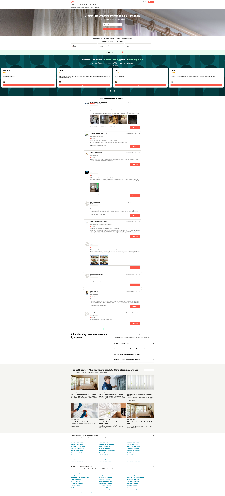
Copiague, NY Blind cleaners (133, 448)
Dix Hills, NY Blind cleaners (104, 448)
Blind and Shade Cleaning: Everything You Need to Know (140, 422)
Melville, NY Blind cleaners (104, 452)
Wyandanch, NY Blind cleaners (133, 450)
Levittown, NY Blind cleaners (77, 442)
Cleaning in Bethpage (75, 475)
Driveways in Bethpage (104, 475)
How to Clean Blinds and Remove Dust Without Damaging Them (111, 422)
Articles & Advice (92, 4)
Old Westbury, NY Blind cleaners (134, 452)
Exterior (76, 4)
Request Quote (135, 127)
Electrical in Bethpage (75, 485)
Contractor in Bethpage (132, 485)
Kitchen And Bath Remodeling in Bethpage (80, 477)
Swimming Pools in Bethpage (77, 483)
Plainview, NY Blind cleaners (77, 450)
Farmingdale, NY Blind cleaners (77, 448)
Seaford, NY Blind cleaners (76, 459)
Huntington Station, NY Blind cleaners (107, 450)
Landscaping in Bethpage (104, 479)
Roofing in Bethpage (75, 481)
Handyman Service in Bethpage (105, 481)
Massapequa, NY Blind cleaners (77, 457)
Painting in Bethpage (103, 492)
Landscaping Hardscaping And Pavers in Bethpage (81, 492)
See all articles (149, 370)
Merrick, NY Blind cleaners (132, 454)
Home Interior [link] (73, 7)
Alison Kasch (102, 419)
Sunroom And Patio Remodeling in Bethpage (108, 487)
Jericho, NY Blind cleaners (104, 442)
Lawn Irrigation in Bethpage (105, 485)
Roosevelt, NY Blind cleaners (133, 459)
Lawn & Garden (82, 4)
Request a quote (28, 85)
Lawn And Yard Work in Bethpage (106, 473)
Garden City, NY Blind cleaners (133, 461)
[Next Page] (125, 329)
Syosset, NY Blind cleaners (132, 444)
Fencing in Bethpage (75, 489)
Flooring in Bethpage (131, 487)
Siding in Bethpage (131, 473)
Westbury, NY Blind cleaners (105, 446)
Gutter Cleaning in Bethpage (133, 479)
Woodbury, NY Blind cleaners (133, 442)
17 (121, 328)
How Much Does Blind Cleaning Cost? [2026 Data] (83, 394)
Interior (72, 4)
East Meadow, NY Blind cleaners (78, 452)
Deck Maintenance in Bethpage (105, 489)
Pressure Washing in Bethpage (105, 483)
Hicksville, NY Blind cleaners (77, 444)
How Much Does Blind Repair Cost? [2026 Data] (111, 394)
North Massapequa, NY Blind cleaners (79, 454)
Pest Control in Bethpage (76, 487)
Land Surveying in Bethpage (133, 481)
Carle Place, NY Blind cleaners (133, 457)
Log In (144, 1)
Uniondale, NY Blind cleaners (105, 461)
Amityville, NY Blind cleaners (105, 454)
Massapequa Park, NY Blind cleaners (106, 444)
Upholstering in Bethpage (132, 483)
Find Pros (112, 29)
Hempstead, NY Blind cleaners (133, 446)
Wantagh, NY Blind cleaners (77, 461)
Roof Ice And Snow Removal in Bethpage (135, 477)
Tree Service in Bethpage (76, 479)
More (87, 4)
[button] (94, 119)
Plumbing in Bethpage (75, 473)
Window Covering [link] (80, 7)
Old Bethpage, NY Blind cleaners (78, 446)
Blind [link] (86, 7)
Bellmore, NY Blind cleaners (105, 457)
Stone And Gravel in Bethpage (133, 492)
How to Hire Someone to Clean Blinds (80, 421)
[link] (4, 82)
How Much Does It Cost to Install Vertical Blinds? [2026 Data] (139, 395)
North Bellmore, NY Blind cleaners (106, 459)
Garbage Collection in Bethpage (105, 477)
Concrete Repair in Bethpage (133, 489)
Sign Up (151, 1)
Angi (72, 392)
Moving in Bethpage (131, 475)
